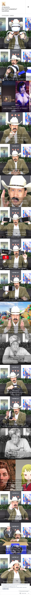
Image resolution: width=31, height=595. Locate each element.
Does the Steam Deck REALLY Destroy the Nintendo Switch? (15, 234)
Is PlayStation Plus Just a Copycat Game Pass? (15, 173)
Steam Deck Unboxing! (15, 300)
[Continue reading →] (15, 33)
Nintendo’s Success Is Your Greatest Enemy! (15, 330)
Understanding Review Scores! (15, 520)
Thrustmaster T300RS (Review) (15, 393)
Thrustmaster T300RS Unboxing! (15, 551)
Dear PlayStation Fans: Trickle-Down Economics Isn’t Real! (15, 203)
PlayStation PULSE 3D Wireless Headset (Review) (15, 425)
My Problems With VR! (15, 48)
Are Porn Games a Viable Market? (15, 109)
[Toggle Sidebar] (28, 7)
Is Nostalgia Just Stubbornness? (15, 457)
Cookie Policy (5, 588)
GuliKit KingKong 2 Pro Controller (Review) (15, 267)
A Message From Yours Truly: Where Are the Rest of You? (15, 140)
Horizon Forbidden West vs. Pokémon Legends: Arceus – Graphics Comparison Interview (15, 486)
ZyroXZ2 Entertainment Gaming (9, 9)
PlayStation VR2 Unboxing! (15, 79)
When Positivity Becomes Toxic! (15, 583)
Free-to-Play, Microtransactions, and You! (15, 361)
